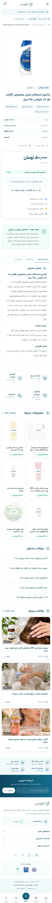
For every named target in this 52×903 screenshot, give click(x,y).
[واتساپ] (29, 855)
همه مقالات (9, 611)
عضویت (10, 790)
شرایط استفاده (20, 888)
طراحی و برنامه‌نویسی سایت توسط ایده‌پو (26, 885)
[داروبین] (26, 4)
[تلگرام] (36, 855)
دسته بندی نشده (38, 25)
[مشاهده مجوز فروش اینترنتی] (26, 869)
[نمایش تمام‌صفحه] (6, 38)
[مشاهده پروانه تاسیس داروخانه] (17, 869)
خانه (48, 25)
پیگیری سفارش (19, 19)
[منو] (47, 4)
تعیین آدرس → (31, 19)
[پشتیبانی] (5, 4)
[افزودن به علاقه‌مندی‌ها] (30, 422)
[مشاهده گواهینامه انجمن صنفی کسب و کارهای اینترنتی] (34, 869)
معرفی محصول (43, 259)
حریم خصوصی (31, 888)
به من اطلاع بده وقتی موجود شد (24, 190)
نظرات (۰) (18, 259)
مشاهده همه (10, 413)
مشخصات (29, 259)
